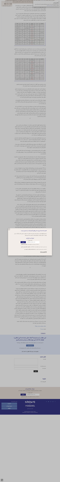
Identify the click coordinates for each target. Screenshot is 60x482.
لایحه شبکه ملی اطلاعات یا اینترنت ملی (29, 249)
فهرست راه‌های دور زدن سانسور (25, 246)
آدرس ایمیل (30, 240)
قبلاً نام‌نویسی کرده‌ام (43, 252)
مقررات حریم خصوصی (24, 244)
